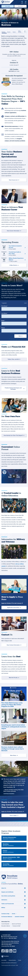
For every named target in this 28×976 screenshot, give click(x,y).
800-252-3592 (13, 938)
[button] (22, 2)
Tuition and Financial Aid (7, 903)
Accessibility (3, 960)
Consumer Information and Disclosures (9, 962)
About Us (3, 888)
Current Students (5, 924)
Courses (8, 32)
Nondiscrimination (12, 960)
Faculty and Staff (16, 926)
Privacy (19, 960)
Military (3, 907)
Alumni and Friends (16, 924)
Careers (14, 32)
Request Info (20, 6)
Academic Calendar (19, 916)
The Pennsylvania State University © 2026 (9, 965)
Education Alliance (5, 926)
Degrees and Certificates (7, 892)
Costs (19, 31)
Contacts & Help (5, 913)
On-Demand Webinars (6, 916)
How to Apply (7, 6)
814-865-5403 (6, 935)
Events (13, 913)
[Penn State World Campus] (5, 2)
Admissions (4, 900)
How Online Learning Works (8, 896)
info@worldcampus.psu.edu (10, 936)
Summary (3, 32)
